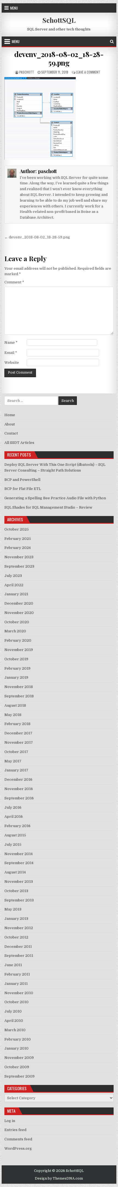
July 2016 (12, 807)
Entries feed (15, 1130)
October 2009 (16, 1067)
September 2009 (19, 1076)
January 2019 (16, 677)
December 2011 (18, 946)
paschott (26, 72)
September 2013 (19, 900)
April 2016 (13, 816)
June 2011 (13, 965)
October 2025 (16, 529)
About (9, 424)
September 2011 (18, 956)
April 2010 (13, 1021)
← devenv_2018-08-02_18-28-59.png (37, 237)
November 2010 (18, 993)
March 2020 (15, 631)
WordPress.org (18, 1148)
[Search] (112, 41)
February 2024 (17, 548)
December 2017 (18, 733)
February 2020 (17, 640)
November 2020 (19, 613)
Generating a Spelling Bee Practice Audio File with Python (55, 498)
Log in (9, 1121)
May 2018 (12, 715)
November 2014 (18, 854)
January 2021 (16, 594)
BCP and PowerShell (22, 480)
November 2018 (18, 687)
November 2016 (18, 789)
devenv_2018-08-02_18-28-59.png (58, 58)
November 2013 (18, 881)
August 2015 (15, 835)
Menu (14, 8)
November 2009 (19, 1058)
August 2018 (15, 705)
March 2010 (15, 1030)
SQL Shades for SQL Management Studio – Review (48, 507)
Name (11, 342)
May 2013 (12, 909)
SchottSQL (59, 20)
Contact (11, 433)
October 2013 (16, 891)
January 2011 (16, 984)
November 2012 (18, 928)
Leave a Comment (88, 72)
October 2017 (16, 752)
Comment (14, 282)
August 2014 (15, 872)
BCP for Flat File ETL (22, 489)
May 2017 (12, 761)
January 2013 (16, 919)
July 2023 (13, 576)
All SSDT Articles (19, 443)
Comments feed (18, 1139)
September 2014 (18, 863)
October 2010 (16, 1002)
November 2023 (18, 557)
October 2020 (16, 622)
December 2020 (18, 603)
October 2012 (16, 937)
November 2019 (18, 650)
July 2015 (12, 844)
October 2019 (16, 659)
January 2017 (16, 770)
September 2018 (19, 696)
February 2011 (17, 974)
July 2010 (13, 1011)
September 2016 (19, 798)
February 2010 (17, 1039)
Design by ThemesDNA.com (59, 1178)
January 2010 (16, 1048)
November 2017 (18, 742)
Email (10, 353)
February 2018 (17, 724)
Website (11, 362)
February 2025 (17, 539)
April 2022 (13, 585)
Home (9, 415)
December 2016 (18, 779)
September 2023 (19, 566)
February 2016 (17, 826)
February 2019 (17, 668)
